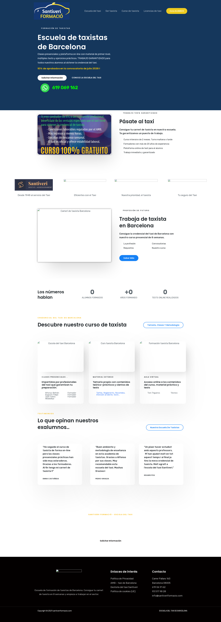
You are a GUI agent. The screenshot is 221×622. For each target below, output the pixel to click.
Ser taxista (111, 11)
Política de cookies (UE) (123, 591)
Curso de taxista (130, 11)
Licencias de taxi (152, 11)
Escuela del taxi (92, 11)
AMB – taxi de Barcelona (123, 583)
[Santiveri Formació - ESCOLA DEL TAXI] (52, 10)
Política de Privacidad (122, 578)
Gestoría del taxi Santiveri (124, 587)
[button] (176, 11)
